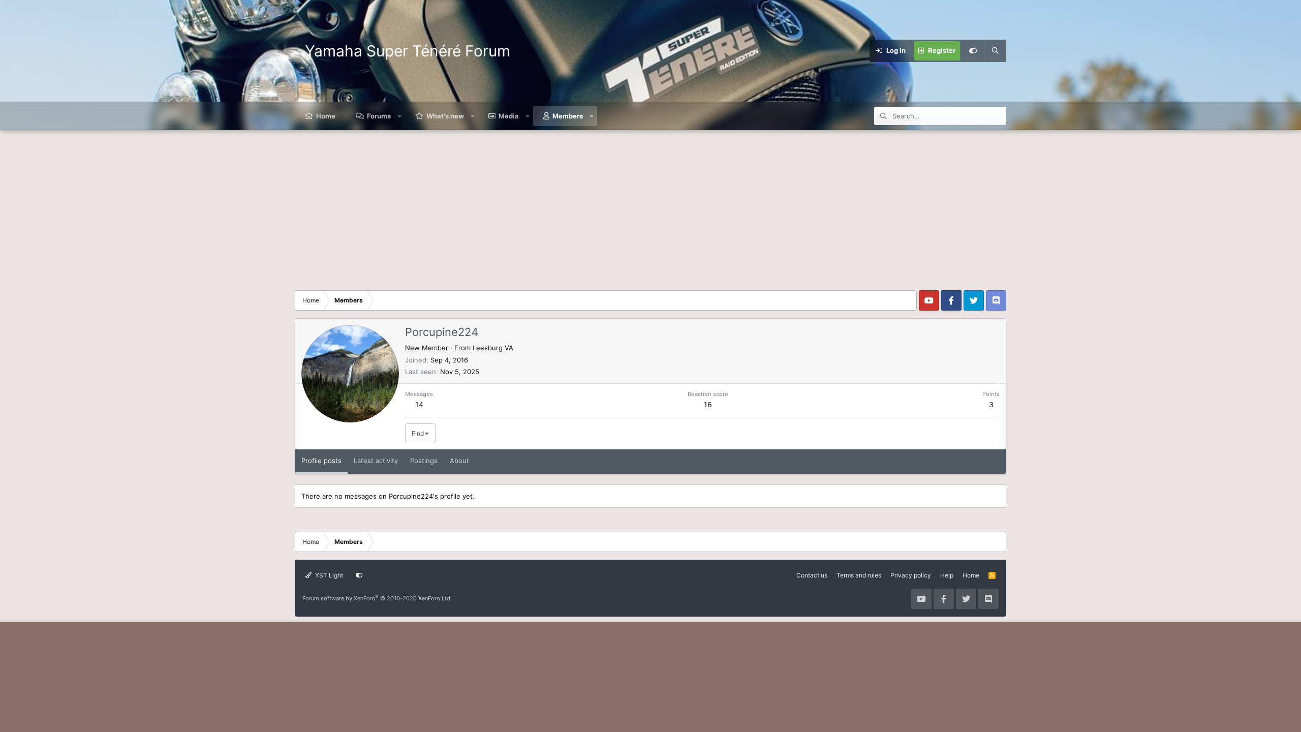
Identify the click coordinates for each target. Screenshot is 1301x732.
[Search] (995, 51)
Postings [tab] (424, 460)
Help (946, 575)
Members (567, 116)
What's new (445, 116)
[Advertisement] (650, 206)
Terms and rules (859, 575)
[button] (399, 116)
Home (325, 116)
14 (419, 404)
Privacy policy (910, 575)
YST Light (328, 575)
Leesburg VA (493, 348)
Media (509, 116)
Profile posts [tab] (321, 460)
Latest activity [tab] (376, 460)
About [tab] (459, 460)
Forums (379, 116)
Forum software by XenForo (377, 598)
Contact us (811, 575)
